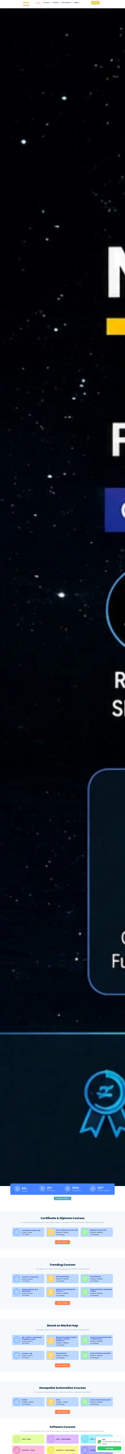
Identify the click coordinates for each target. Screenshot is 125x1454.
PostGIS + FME (27, 1354)
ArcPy (58, 1400)
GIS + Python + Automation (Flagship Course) (32, 1338)
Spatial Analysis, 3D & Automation (30, 1290)
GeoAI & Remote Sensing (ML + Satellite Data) (100, 1338)
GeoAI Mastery (95, 1277)
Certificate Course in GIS (31, 1230)
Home (38, 2)
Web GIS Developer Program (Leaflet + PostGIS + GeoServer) (66, 1339)
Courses (46, 2)
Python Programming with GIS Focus (65, 1290)
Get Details (109, 1448)
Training (55, 2)
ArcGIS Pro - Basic (28, 1450)
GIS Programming (62, 1277)
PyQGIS (24, 1400)
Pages (76, 2)
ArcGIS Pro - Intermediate (65, 1450)
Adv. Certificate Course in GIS (67, 1230)
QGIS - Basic (26, 1439)
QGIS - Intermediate (63, 1439)
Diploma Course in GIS (98, 1230)
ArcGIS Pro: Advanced (30, 1277)
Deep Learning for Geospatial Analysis (101, 1290)
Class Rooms (66, 2)
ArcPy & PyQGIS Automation (100, 1353)
